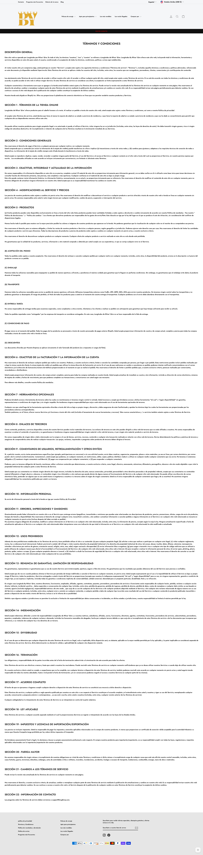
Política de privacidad (166, 110)
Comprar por (135, 16)
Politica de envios (23, 831)
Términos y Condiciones (25, 824)
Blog (62, 2)
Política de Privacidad (68, 499)
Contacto (21, 2)
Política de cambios (34, 215)
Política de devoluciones (14, 215)
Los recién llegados (121, 16)
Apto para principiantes (87, 16)
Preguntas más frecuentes (34, 2)
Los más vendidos (105, 16)
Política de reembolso (175, 213)
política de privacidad (25, 821)
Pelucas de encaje (68, 16)
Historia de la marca (51, 2)
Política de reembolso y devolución (29, 828)
